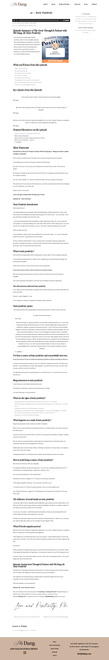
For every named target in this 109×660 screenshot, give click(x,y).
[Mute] (64, 20)
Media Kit (54, 652)
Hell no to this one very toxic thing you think (27, 617)
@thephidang (50, 596)
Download (33, 23)
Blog (86, 4)
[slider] (67, 20)
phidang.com (22, 596)
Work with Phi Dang (54, 645)
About (45, 4)
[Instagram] (25, 652)
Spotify (31, 25)
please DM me (17, 236)
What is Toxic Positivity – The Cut (24, 140)
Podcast (77, 4)
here (79, 21)
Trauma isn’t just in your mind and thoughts (56, 617)
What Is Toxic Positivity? (21, 136)
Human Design (54, 648)
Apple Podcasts (23, 25)
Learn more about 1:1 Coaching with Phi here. (27, 133)
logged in (22, 630)
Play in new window (23, 23)
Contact (94, 4)
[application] (41, 20)
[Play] (14, 20)
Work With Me (64, 4)
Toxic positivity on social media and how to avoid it (29, 138)
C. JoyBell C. (18, 142)
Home (54, 642)
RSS (35, 25)
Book (53, 4)
